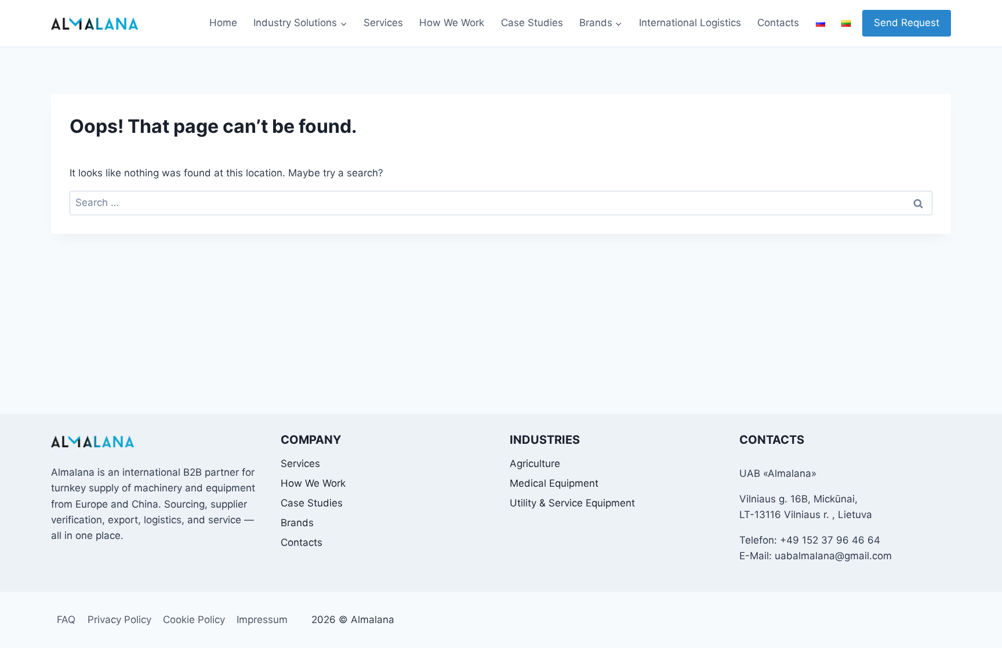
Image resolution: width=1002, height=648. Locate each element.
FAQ (66, 619)
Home (223, 22)
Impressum (262, 619)
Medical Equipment (554, 483)
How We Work (451, 22)
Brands (297, 522)
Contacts (778, 22)
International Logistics (690, 22)
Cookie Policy (194, 619)
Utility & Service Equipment (572, 503)
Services (383, 22)
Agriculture (535, 463)
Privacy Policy (119, 619)
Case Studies (532, 22)
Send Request (906, 22)
